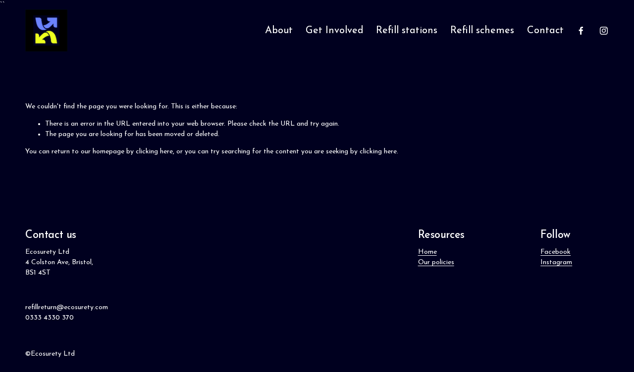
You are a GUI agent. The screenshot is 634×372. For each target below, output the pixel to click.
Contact (545, 31)
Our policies (436, 262)
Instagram (556, 262)
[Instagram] (604, 31)
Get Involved (335, 31)
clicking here (154, 151)
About (279, 31)
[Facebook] (581, 31)
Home (427, 252)
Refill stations (406, 31)
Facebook (555, 252)
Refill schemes (482, 31)
